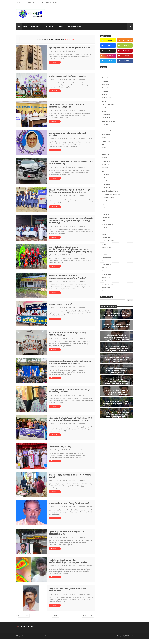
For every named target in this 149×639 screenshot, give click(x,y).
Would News (106, 291)
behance (109, 45)
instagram (109, 56)
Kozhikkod (105, 167)
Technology (49, 26)
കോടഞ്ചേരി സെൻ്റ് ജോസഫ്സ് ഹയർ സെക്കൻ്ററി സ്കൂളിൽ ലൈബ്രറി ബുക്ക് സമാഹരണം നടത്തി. (70, 419)
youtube (126, 56)
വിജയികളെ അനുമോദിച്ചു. (60, 446)
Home (56, 615)
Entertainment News (108, 121)
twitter (109, 61)
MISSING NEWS (107, 224)
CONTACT (40, 2)
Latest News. (106, 201)
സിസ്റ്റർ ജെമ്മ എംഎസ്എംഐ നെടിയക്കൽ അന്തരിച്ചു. (67, 134)
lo (103, 204)
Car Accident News (108, 104)
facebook (126, 61)
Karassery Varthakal (36, 636)
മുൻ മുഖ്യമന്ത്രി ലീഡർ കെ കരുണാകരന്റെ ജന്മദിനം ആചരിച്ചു (67, 334)
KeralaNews (106, 161)
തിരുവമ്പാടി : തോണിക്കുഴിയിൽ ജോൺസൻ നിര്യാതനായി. (67, 589)
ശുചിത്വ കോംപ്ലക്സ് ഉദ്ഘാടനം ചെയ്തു (67, 76)
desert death (106, 117)
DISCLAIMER (31, 2)
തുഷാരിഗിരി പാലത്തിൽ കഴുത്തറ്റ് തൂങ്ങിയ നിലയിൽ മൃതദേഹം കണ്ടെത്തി (116, 359)
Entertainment (36, 26)
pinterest (126, 50)
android (126, 45)
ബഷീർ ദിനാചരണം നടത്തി (60, 304)
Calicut (104, 101)
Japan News (106, 134)
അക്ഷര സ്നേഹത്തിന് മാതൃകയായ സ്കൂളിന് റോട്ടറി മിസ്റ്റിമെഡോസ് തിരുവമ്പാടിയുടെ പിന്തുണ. (69, 191)
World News (106, 287)
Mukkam (104, 227)
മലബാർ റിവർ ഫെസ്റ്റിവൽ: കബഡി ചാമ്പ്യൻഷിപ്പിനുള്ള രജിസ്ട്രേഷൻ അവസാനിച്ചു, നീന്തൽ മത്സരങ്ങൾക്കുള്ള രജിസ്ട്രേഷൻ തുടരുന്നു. (70, 249)
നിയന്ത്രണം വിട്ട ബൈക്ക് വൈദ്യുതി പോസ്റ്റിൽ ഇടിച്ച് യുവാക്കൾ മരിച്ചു (116, 325)
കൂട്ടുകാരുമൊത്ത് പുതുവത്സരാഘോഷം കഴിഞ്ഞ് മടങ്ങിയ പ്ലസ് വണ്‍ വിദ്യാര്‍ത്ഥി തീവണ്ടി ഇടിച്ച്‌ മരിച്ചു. (116, 382)
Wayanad (105, 271)
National (104, 234)
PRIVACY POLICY (20, 2)
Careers (60, 26)
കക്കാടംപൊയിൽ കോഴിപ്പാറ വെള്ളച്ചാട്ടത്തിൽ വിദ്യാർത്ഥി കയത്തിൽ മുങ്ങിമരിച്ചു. (116, 370)
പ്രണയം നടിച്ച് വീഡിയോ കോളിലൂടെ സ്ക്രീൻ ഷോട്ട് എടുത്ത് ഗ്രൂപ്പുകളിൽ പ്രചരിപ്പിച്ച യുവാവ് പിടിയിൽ (116, 338)
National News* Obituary (110, 241)
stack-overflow (127, 40)
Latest (104, 178)
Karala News (106, 141)
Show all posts (70, 39)
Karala (104, 138)
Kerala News (72, 138)
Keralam (104, 158)
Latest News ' (106, 187)
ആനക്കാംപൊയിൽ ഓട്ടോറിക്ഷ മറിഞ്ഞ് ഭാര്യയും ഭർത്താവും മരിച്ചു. (116, 402)
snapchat (109, 40)
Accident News (106, 97)
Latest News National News (111, 194)
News (25, 26)
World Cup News (107, 284)
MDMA (104, 221)
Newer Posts (87, 615)
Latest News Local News (110, 191)
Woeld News (106, 277)
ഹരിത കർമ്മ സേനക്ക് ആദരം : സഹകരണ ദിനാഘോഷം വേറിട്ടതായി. (67, 105)
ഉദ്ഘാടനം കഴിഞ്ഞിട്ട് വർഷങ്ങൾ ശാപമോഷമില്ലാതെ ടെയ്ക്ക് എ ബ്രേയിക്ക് (67, 277)
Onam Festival (106, 257)
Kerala (104, 147)
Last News (105, 174)
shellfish (104, 267)
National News (106, 237)
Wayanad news (107, 274)
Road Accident (106, 264)
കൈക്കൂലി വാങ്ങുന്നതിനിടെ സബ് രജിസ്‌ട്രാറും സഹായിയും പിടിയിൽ (69, 390)
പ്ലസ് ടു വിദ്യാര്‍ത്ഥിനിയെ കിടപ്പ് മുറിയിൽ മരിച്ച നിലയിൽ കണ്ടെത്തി (116, 314)
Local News (81, 79)
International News (108, 131)
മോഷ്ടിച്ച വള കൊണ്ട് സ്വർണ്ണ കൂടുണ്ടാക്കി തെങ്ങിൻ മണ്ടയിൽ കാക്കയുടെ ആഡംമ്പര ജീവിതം (116, 348)
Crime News (106, 114)
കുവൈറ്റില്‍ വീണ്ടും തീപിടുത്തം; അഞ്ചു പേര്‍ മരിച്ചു (71, 48)
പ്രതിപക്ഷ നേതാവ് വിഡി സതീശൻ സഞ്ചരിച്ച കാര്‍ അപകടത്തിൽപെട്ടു (71, 162)
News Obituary (106, 247)
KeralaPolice (106, 164)
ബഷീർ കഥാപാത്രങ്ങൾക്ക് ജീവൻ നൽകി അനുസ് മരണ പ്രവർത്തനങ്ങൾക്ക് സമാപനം (70, 362)
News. (104, 251)
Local (103, 207)
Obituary (90, 138)
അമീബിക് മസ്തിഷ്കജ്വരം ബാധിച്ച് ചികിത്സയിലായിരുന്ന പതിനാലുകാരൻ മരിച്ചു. (68, 561)
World (104, 281)
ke (103, 144)
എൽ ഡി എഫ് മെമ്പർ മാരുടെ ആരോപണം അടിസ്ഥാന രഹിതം (67, 533)
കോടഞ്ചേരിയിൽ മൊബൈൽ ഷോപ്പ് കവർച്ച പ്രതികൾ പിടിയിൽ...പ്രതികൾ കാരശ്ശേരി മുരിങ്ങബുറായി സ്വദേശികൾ (116, 393)
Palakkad (105, 261)
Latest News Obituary (109, 197)
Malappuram (106, 217)
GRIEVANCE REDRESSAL (52, 2)
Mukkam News (106, 231)
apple (109, 50)
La (103, 171)
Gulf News (105, 124)
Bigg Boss (105, 84)
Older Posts (23, 615)
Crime (104, 111)
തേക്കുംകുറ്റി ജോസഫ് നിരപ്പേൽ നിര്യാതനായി (69, 503)
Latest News (71, 51)
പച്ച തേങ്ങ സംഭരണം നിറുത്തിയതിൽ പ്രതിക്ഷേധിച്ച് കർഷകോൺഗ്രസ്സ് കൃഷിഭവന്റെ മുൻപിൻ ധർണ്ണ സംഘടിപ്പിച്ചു (71, 220)
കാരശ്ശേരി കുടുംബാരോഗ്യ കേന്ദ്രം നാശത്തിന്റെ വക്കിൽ (70, 476)
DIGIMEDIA (129, 636)
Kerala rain (105, 154)
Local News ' (106, 214)
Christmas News (107, 108)
